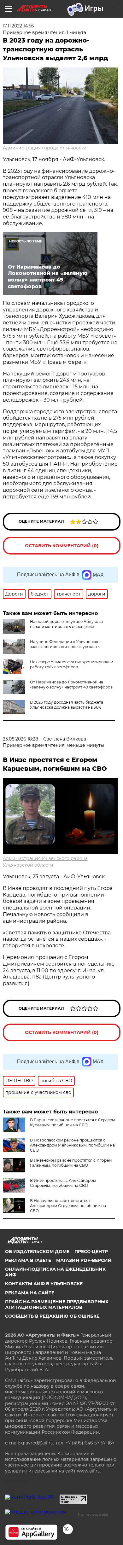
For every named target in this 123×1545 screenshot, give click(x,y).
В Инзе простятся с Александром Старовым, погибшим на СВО (63, 1183)
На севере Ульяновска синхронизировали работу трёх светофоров (71, 664)
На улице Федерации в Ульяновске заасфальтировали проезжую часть (65, 644)
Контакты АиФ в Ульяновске (44, 1284)
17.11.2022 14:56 (18, 26)
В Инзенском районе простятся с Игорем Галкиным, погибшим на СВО (71, 1163)
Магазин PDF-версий (84, 1260)
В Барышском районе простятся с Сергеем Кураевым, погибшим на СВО (72, 1122)
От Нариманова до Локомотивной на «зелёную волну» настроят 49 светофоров (71, 684)
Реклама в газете (28, 1260)
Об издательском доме (37, 1251)
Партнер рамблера (93, 1514)
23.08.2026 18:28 (20, 739)
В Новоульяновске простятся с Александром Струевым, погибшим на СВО (68, 1205)
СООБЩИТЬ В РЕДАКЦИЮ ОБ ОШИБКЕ (52, 1316)
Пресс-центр (91, 1251)
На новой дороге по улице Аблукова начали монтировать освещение (66, 624)
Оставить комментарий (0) (61, 546)
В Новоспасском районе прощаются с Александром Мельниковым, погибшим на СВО (72, 1145)
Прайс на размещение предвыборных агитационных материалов (56, 1304)
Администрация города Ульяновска (44, 148)
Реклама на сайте (29, 1293)
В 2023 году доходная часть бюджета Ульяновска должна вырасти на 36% (66, 705)
